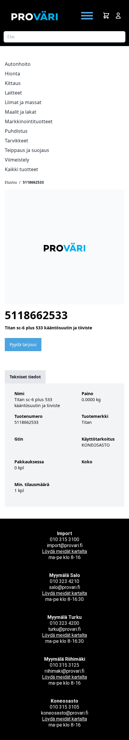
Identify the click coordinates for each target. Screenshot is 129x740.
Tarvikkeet (16, 140)
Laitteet (13, 92)
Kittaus (13, 83)
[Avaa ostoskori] (106, 15)
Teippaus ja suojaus (27, 150)
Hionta (12, 73)
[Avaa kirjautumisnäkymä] (118, 15)
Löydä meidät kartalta (64, 551)
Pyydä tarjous (23, 344)
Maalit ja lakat (20, 112)
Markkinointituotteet (28, 121)
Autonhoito (18, 64)
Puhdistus (16, 131)
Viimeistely (17, 159)
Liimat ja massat (23, 102)
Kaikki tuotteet (21, 169)
